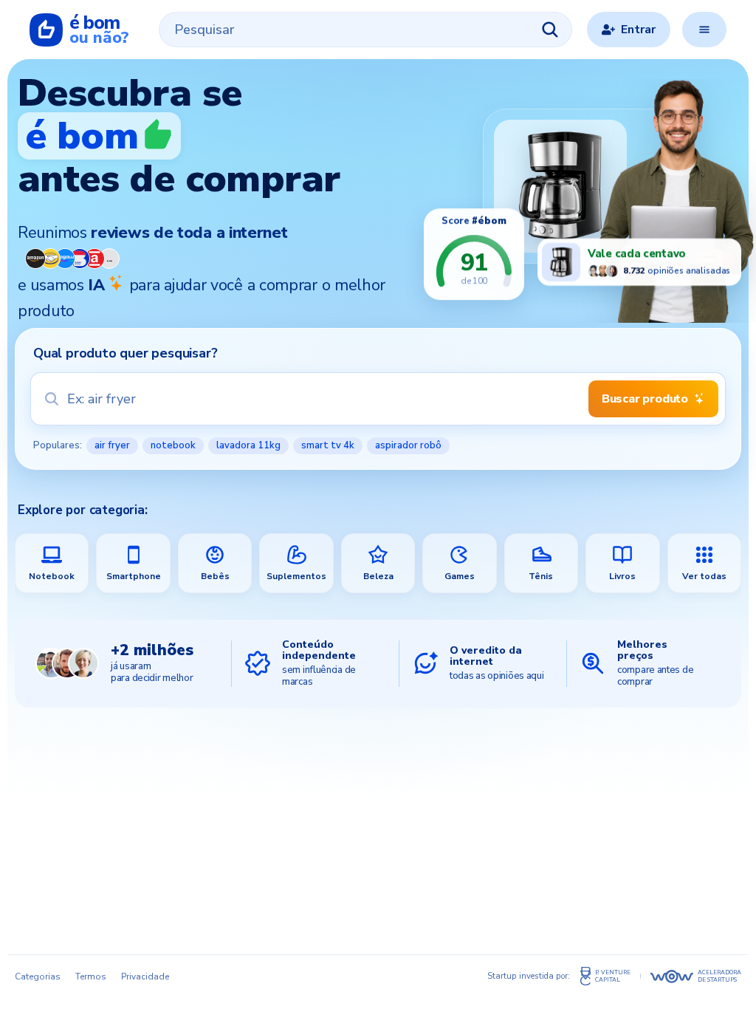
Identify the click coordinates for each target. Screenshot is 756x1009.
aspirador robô (408, 445)
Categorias (38, 976)
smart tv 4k (327, 445)
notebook (173, 445)
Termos (90, 976)
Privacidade (145, 976)
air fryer (112, 445)
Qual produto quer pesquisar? (125, 353)
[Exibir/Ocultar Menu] (704, 29)
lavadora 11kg (248, 445)
